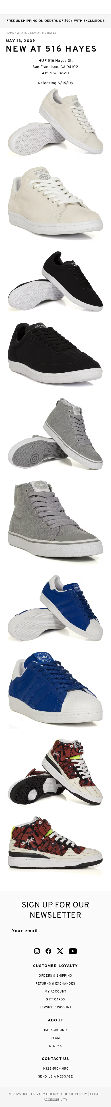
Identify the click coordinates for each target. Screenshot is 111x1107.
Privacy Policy (45, 1094)
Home (10, 33)
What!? (22, 33)
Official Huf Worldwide (18, 6)
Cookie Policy (74, 1094)
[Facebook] (48, 951)
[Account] (79, 7)
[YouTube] (73, 951)
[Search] (68, 7)
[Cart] (90, 7)
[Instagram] (37, 951)
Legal (95, 1094)
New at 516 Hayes (43, 33)
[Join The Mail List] (95, 931)
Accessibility (56, 1100)
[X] (60, 951)
